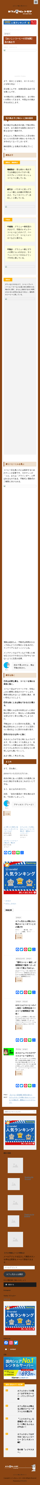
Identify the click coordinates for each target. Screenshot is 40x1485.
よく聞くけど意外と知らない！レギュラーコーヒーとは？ (11, 829)
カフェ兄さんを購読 (14, 1274)
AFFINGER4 (23, 1481)
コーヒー (8, 900)
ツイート (7, 1299)
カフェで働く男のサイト (20, 1474)
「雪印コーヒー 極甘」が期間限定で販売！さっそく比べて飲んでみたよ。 (25, 965)
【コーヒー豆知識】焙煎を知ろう (20, 1095)
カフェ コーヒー (10, 903)
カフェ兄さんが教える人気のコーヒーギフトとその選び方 (25, 924)
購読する (11, 1284)
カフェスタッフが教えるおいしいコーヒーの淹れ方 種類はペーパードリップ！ (22, 1099)
